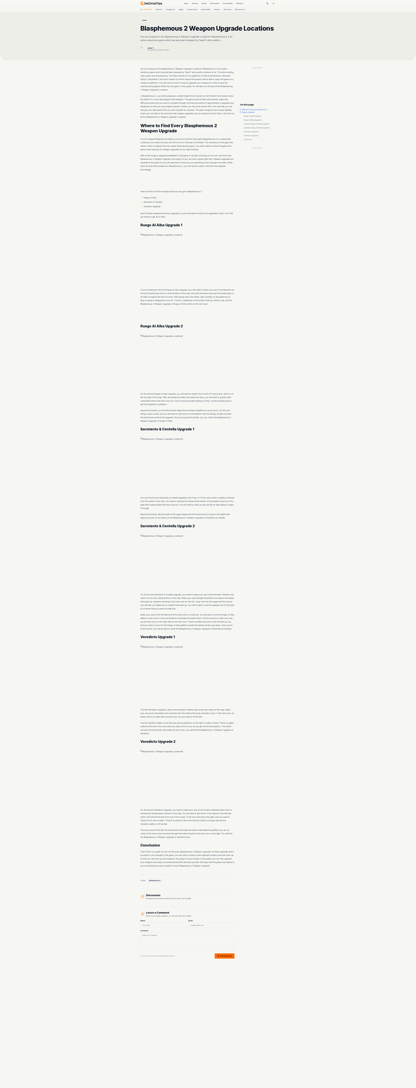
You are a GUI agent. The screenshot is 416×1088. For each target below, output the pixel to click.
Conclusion (248, 139)
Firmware (217, 9)
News (186, 3)
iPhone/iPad (214, 3)
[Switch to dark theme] (273, 3)
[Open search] (267, 3)
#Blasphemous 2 (154, 880)
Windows (239, 3)
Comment (144, 931)
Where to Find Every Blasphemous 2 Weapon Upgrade (255, 111)
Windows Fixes (240, 9)
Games (204, 3)
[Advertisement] (187, 180)
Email (190, 921)
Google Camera (192, 9)
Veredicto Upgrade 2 (251, 135)
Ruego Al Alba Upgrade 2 (253, 120)
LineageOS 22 (170, 9)
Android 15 (158, 9)
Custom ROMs (205, 9)
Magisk (181, 9)
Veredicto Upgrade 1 (251, 132)
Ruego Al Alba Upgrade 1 (253, 116)
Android (195, 3)
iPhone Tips (227, 9)
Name (142, 921)
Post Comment (226, 956)
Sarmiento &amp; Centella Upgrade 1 (257, 124)
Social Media (228, 3)
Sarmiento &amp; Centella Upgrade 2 (257, 128)
